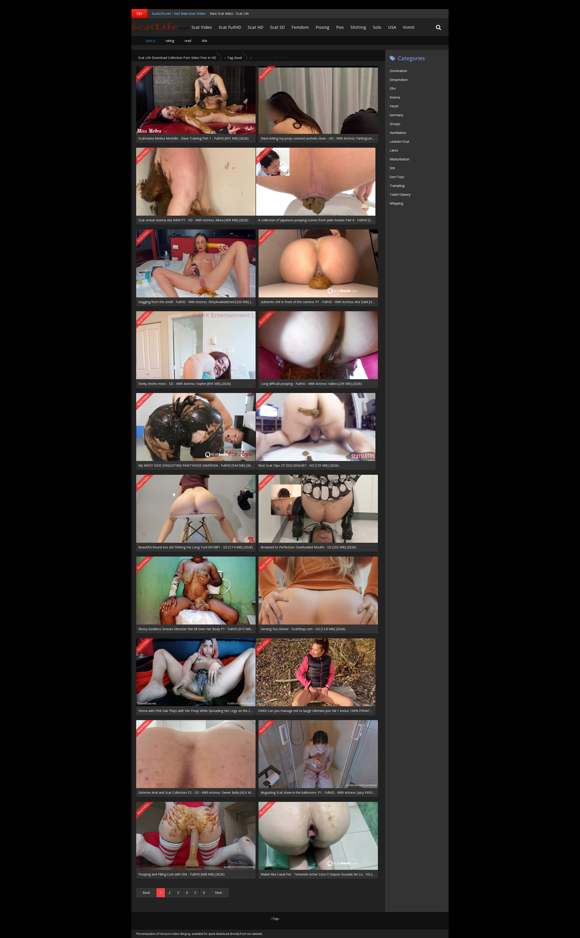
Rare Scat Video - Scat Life (229, 13)
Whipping (396, 203)
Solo (377, 27)
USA (392, 27)
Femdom (300, 27)
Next (218, 892)
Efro (393, 88)
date (149, 41)
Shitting (358, 27)
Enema (395, 97)
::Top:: (275, 918)
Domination (398, 71)
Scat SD (277, 27)
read (188, 41)
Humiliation (398, 132)
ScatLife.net (159, 27)
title (204, 41)
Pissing (322, 27)
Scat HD (255, 27)
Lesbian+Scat (399, 141)
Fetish (394, 106)
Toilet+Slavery (400, 194)
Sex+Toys (397, 177)
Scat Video (201, 27)
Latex (394, 150)
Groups (395, 124)
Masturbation (399, 159)
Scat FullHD (230, 27)
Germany (396, 115)
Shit (392, 168)
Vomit (409, 27)
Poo (340, 27)
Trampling (397, 185)
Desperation (399, 79)
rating (170, 41)
